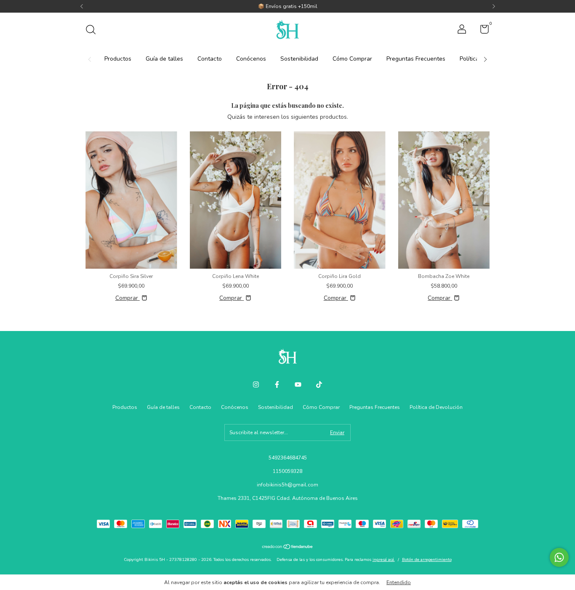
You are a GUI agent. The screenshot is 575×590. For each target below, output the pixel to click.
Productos (117, 59)
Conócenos (251, 59)
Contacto (209, 59)
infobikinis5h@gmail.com (287, 484)
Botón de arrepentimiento (427, 560)
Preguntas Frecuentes (415, 59)
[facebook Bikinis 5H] (277, 384)
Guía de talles (164, 59)
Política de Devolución (436, 407)
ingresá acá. (384, 560)
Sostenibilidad (299, 59)
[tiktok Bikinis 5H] (319, 384)
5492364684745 (288, 457)
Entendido (398, 582)
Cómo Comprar (352, 59)
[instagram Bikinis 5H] (256, 384)
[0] (481, 31)
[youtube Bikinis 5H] (298, 384)
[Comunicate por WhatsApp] (559, 557)
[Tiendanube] (287, 548)
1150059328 (287, 471)
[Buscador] (93, 30)
